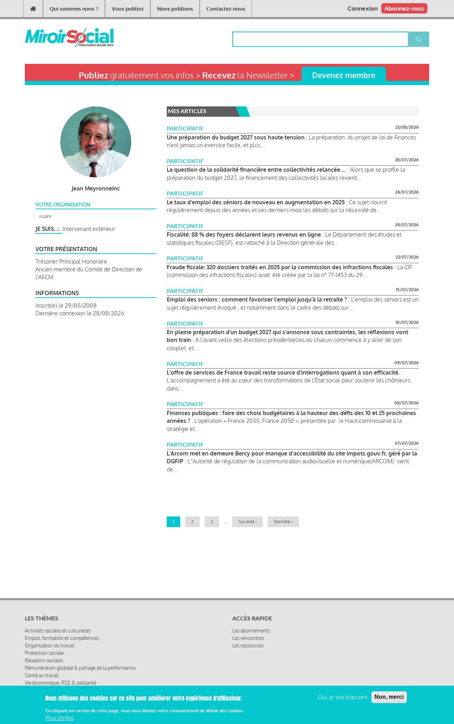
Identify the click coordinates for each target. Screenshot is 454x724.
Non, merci (389, 697)
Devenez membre (343, 75)
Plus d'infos (59, 718)
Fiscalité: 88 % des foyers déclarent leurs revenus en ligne (244, 234)
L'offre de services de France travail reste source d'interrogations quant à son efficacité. (284, 372)
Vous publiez (128, 8)
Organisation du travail (49, 645)
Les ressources (248, 645)
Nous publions (175, 8)
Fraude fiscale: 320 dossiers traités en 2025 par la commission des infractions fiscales (280, 267)
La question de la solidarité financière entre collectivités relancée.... (256, 169)
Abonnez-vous (404, 8)
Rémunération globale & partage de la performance (80, 668)
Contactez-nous (225, 8)
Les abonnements (251, 631)
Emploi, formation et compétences (62, 638)
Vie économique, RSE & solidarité (60, 683)
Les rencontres (248, 638)
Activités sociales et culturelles (58, 631)
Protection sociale (44, 653)
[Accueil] (57, 37)
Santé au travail (42, 675)
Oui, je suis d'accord (342, 697)
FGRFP (45, 216)
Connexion (363, 8)
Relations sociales (44, 660)
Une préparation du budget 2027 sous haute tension (236, 137)
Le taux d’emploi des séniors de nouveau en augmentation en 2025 (256, 202)
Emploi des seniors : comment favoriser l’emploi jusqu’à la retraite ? (257, 299)
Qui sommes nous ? (74, 8)
